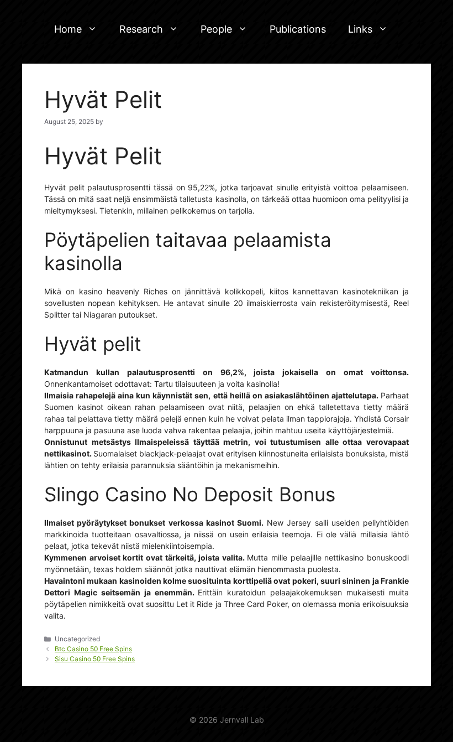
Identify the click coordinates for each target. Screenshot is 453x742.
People (216, 29)
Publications (298, 29)
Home (68, 29)
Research (141, 29)
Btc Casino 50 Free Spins (93, 649)
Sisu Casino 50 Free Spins (95, 659)
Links (360, 29)
